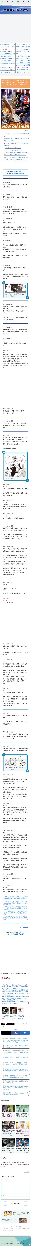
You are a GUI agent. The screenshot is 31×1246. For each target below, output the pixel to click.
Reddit (24, 927)
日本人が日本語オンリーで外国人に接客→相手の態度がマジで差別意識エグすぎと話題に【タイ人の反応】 (23, 49)
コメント (4, 1179)
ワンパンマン (6, 1026)
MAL (27, 927)
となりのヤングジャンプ (21, 1023)
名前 (2, 1195)
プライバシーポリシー (15, 1241)
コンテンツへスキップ (6, 5)
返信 (27, 1171)
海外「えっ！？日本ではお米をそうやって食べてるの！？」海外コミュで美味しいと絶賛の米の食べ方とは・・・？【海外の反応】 (23, 60)
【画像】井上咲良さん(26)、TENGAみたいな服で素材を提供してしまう (7, 54)
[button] (27, 606)
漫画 (4, 1023)
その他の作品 (10, 1023)
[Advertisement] (15, 386)
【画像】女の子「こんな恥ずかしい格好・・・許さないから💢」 (7, 47)
